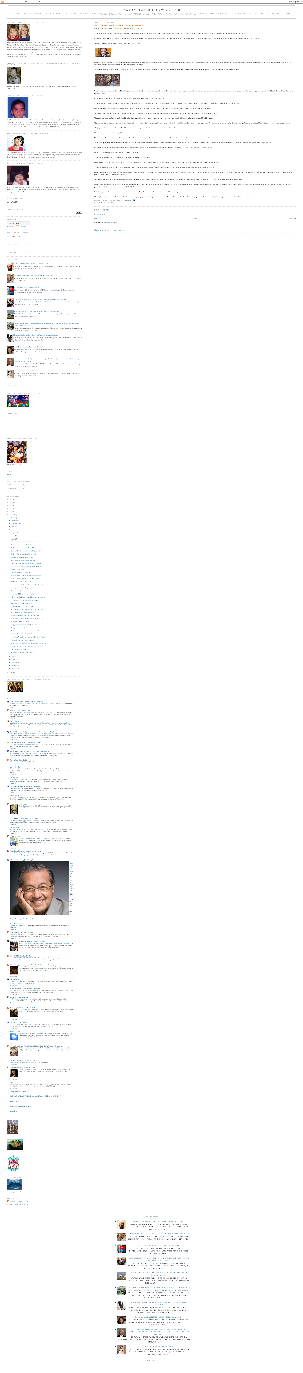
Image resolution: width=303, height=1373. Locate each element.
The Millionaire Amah (25, 1069)
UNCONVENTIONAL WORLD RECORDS (24, 819)
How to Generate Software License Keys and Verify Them (26, 753)
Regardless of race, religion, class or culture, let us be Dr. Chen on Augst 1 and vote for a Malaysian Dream (40, 723)
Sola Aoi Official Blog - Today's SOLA (22, 1060)
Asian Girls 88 (14, 1101)
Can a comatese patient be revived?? (22, 557)
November (14, 524)
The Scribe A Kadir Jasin (18, 760)
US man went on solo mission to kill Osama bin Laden (30, 263)
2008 (11, 672)
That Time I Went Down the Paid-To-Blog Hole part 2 (25, 744)
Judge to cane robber (17, 569)
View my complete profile (17, 1204)
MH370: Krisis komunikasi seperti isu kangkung (24, 999)
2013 (11, 505)
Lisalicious (13, 1111)
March (13, 662)
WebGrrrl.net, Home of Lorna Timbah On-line (25, 742)
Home (195, 218)
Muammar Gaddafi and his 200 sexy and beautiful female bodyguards (35, 335)
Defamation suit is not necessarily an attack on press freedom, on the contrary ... (32, 712)
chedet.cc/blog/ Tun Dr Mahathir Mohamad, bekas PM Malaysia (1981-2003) (35, 1096)
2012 (11, 509)
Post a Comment (99, 214)
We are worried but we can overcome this (26, 287)
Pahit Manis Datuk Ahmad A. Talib (21, 932)
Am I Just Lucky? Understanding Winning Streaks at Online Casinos (29, 703)
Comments (13, 488)
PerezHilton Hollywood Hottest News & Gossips (25, 851)
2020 (11, 499)
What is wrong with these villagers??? (23, 612)
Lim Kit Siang (14, 721)
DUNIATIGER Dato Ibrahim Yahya (21, 956)
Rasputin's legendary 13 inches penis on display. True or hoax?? (33, 275)
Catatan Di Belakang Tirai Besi (18, 990)
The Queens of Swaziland (19, 628)
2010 (11, 515)
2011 (11, 512)
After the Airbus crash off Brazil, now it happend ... (27, 566)
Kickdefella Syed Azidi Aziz (19, 997)
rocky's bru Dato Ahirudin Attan (20, 710)
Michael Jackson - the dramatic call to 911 (24, 542)
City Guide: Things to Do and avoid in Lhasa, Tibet (24, 797)
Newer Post (97, 218)
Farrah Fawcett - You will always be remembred (26, 575)
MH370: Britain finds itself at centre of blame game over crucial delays (36, 311)
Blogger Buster (15, 1031)
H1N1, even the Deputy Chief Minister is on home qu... (28, 597)
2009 (11, 518)
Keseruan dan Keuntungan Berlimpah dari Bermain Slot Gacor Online (29, 769)
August (13, 533)
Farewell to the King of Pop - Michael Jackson (25, 578)
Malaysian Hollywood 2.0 (151, 10)
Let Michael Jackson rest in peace (22, 572)
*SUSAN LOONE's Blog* (18, 1022)
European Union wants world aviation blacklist (26, 563)
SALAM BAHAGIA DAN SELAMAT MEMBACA (25, 958)
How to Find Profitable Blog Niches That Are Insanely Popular (28, 829)
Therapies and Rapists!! (18, 591)
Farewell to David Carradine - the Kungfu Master (26, 646)
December (14, 520)
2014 (11, 502)
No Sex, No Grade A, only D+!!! (21, 582)
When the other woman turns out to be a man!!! (26, 615)
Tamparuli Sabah (15, 836)
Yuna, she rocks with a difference (21, 603)
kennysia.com (14, 979)
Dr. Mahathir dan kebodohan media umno (71, 867)
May (13, 656)
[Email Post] (134, 200)
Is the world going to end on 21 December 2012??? (27, 618)
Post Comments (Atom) (110, 222)
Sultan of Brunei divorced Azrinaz (24, 371)
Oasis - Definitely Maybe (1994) (28, 806)
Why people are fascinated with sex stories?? (25, 625)
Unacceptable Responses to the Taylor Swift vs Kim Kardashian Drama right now (42, 967)
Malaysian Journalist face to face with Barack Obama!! (28, 637)
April (13, 659)
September (15, 530)
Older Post (292, 218)
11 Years (12, 981)
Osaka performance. (15, 1062)
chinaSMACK (14, 795)
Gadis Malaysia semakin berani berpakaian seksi (28, 347)
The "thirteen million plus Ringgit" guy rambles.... (26, 786)
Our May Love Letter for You (18, 779)
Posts (12, 484)
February (14, 665)
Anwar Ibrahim (15, 767)
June (13, 539)
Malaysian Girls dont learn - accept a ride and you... (27, 609)
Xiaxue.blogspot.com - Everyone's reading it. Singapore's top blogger (33, 965)
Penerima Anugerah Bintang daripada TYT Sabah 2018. (35, 838)
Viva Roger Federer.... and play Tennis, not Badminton (28, 643)
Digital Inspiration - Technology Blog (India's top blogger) (29, 751)
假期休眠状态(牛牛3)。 (17, 1084)
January (14, 668)
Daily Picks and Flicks (17, 923)
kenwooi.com (14, 777)
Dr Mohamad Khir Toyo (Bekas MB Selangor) (25, 988)
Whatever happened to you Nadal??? (22, 652)
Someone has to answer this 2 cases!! (22, 649)
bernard (104, 202)
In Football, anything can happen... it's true (24, 600)
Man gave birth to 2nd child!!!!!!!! (22, 621)
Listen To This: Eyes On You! (18, 853)
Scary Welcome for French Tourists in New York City (28, 585)
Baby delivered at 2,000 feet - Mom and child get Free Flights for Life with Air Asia (40, 299)
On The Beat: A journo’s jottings (28, 1048)
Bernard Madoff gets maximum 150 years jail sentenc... (28, 551)
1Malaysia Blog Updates (18, 1091)
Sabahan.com (14, 827)
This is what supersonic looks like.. (22, 545)
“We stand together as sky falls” (19, 1024)
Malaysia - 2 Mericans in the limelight (23, 594)
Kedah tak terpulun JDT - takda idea (20, 934)
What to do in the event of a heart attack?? (24, 560)
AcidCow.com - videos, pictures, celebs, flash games (26, 701)
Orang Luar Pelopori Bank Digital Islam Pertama (24, 762)
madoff (111, 202)
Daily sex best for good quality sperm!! (23, 554)
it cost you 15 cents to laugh (20, 588)
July (13, 536)
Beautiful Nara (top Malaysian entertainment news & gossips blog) (32, 732)
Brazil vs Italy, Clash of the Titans (22, 606)
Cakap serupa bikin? (15, 788)
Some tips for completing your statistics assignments (25, 821)
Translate (23, 226)
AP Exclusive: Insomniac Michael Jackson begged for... (28, 548)
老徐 (11, 1082)
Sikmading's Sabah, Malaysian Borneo (23, 1067)
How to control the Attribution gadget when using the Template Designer (39, 1033)
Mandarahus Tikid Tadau (18, 804)
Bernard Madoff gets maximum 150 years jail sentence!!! (118, 25)
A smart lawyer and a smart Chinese (22, 640)
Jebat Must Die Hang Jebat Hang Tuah (23, 860)
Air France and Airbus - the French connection (25, 631)
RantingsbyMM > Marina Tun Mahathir (23, 1007)
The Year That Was (24, 1010)
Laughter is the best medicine (18, 925)
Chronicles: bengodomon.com (20, 1106)
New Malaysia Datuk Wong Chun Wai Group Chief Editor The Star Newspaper (36, 1046)
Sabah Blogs (24, 481)
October (14, 527)
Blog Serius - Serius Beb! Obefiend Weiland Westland (27, 941)
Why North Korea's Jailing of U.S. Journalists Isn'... (27, 634)
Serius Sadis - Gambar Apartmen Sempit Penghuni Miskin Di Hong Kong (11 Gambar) (44, 943)
